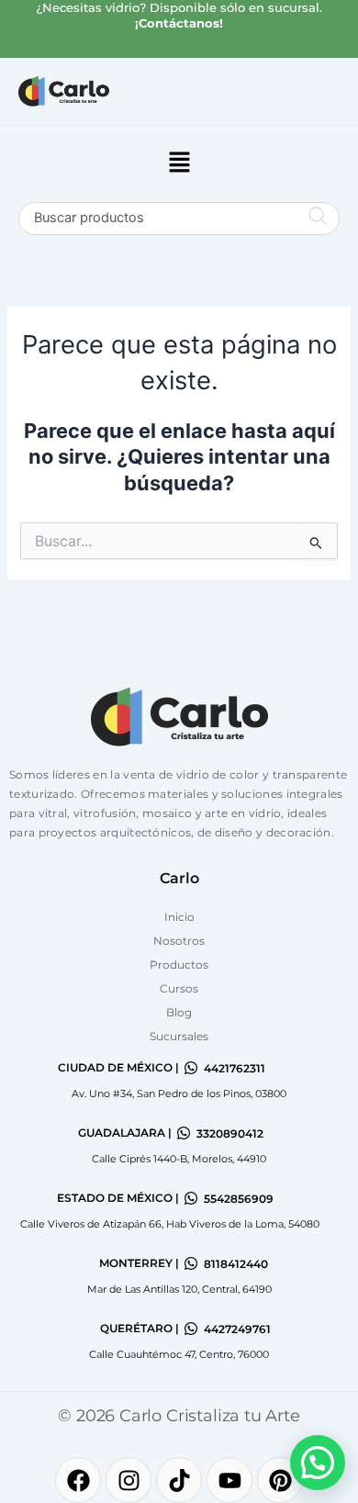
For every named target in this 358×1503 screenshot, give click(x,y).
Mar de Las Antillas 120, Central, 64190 (179, 1289)
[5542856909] (191, 1198)
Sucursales (179, 1036)
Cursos (179, 988)
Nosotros (179, 941)
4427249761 (237, 1329)
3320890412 (229, 1133)
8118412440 (236, 1264)
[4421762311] (191, 1067)
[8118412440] (191, 1263)
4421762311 (234, 1068)
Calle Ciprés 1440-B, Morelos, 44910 (179, 1158)
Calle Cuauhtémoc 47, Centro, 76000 (179, 1354)
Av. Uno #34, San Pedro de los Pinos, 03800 (179, 1093)
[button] (179, 164)
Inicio (179, 917)
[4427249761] (191, 1328)
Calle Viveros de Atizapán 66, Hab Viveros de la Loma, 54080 (169, 1223)
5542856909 (239, 1199)
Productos (179, 964)
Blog (179, 1012)
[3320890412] (183, 1133)
